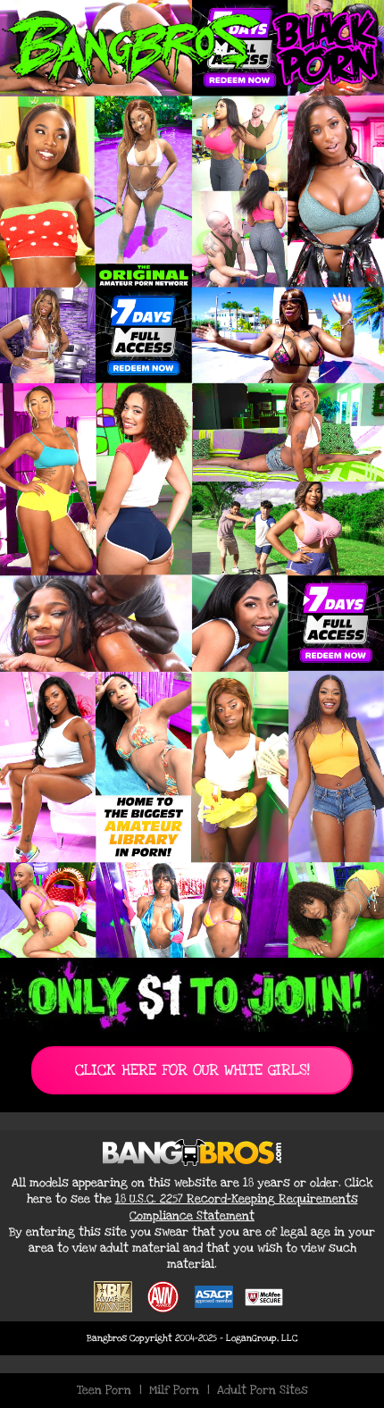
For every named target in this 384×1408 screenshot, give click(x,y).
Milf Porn (174, 1390)
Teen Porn (104, 1390)
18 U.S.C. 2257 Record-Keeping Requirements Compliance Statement (236, 1207)
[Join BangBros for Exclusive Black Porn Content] (192, 479)
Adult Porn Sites (262, 1390)
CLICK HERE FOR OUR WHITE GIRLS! (192, 1070)
